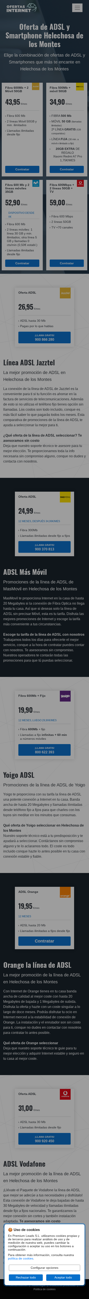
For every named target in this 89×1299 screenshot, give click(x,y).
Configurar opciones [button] (44, 1267)
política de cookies (20, 1258)
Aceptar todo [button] (63, 1277)
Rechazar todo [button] (26, 1277)
